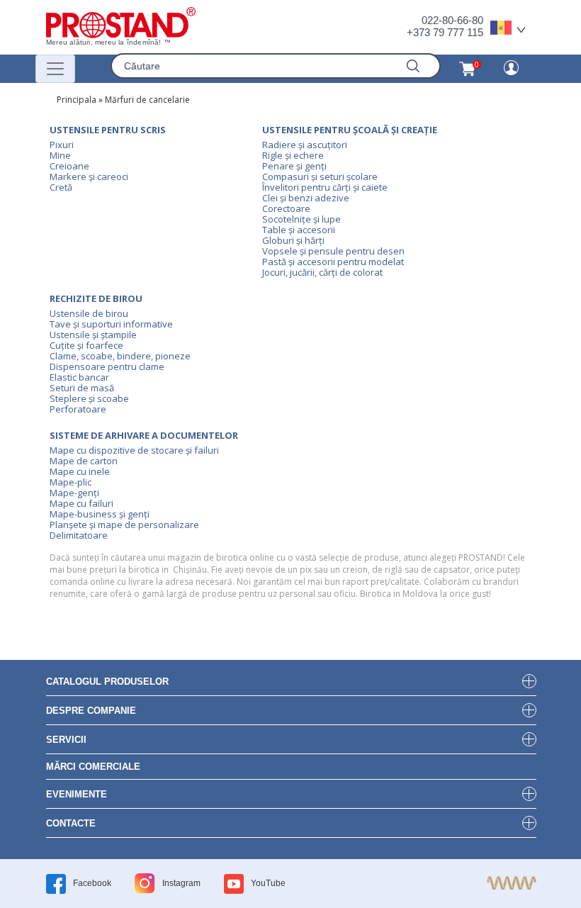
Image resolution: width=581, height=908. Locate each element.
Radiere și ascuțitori (304, 144)
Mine (60, 155)
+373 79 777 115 (445, 32)
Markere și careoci (89, 176)
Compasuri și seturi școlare (320, 176)
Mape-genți (74, 492)
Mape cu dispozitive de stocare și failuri (134, 450)
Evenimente (76, 794)
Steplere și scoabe (89, 398)
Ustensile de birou (89, 313)
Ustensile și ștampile (93, 334)
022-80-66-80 (452, 20)
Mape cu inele (80, 471)
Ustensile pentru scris (108, 129)
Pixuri (62, 144)
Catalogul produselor (107, 681)
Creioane (69, 165)
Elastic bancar (79, 377)
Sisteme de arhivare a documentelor (144, 435)
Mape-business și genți (100, 514)
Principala (76, 100)
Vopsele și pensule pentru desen (333, 251)
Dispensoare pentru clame (107, 366)
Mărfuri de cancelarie (147, 100)
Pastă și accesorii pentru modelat (333, 261)
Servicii (66, 739)
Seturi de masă (82, 387)
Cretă (61, 187)
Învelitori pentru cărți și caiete (325, 187)
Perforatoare (78, 409)
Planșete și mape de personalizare (124, 524)
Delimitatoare (79, 535)
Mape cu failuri (81, 503)
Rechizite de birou (96, 298)
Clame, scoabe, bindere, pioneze (120, 355)
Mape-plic (70, 482)
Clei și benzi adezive (305, 197)
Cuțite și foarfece (86, 345)
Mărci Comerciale (93, 766)
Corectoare (286, 208)
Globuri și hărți (293, 240)
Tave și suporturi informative (111, 324)
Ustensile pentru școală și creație (349, 129)
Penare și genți (294, 165)
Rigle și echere (293, 155)
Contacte (71, 823)
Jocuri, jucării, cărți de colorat (322, 272)
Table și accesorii (298, 229)
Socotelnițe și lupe (301, 219)
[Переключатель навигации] (55, 69)
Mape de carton (84, 460)
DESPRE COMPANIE (91, 710)
